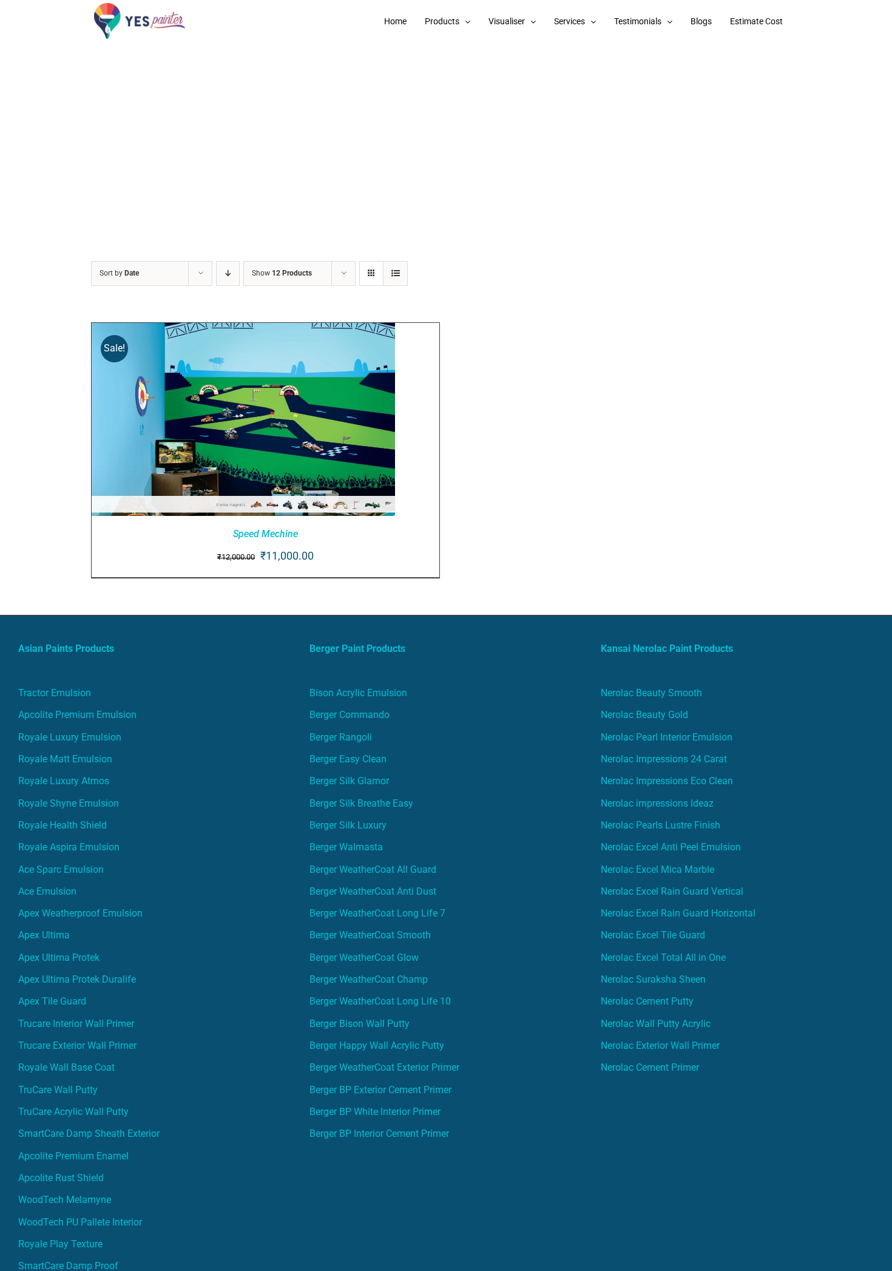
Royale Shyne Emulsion (68, 803)
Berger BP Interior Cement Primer (379, 1133)
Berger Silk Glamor (349, 781)
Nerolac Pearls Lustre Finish (660, 825)
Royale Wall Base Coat (66, 1067)
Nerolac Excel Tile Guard (653, 935)
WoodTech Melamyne (64, 1199)
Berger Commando (349, 714)
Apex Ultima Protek (59, 957)
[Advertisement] (446, 134)
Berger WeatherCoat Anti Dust (372, 891)
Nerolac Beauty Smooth (651, 693)
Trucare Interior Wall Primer (76, 1023)
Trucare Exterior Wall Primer (77, 1045)
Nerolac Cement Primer (650, 1067)
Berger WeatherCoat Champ (368, 979)
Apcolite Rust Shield (61, 1178)
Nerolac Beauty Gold (644, 714)
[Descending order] (228, 273)
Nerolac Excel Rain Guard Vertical (672, 891)
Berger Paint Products (357, 648)
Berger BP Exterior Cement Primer (380, 1090)
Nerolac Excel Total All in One (664, 957)
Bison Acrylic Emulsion (358, 693)
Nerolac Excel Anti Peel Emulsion (671, 847)
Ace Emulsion (47, 891)
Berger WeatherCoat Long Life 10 (380, 1001)
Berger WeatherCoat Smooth (370, 935)
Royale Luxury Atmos (63, 781)
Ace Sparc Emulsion (61, 869)
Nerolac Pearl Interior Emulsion (666, 737)
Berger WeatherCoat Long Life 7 (377, 913)
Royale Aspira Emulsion (69, 847)
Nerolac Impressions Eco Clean (667, 781)
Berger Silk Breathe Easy (361, 803)
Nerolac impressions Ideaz (657, 803)
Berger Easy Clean (348, 759)
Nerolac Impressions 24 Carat (664, 759)
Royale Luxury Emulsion (69, 737)
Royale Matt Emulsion (65, 759)
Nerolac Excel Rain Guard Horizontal (678, 913)
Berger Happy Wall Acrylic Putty (376, 1045)
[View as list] (395, 273)
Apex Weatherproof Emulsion (80, 913)
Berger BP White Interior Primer (375, 1111)
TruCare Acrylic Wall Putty (73, 1111)
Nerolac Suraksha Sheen (653, 979)
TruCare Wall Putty (58, 1090)
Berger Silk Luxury (348, 825)
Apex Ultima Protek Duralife (77, 979)
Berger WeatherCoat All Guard (372, 869)
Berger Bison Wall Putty (359, 1023)
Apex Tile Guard (52, 1001)
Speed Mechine (265, 534)
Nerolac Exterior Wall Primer (660, 1045)
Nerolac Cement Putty (647, 1001)
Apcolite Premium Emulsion (77, 714)
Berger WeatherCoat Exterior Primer (384, 1067)
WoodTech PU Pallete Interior (80, 1222)
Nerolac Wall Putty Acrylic (656, 1023)
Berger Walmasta (346, 847)
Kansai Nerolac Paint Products (667, 648)
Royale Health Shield (62, 825)
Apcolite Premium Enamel (73, 1156)
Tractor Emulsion (54, 693)
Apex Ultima (44, 935)
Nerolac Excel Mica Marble (657, 869)
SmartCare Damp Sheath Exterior (89, 1133)
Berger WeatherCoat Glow (364, 957)
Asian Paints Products (66, 648)
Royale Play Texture (60, 1244)
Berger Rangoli (340, 737)
